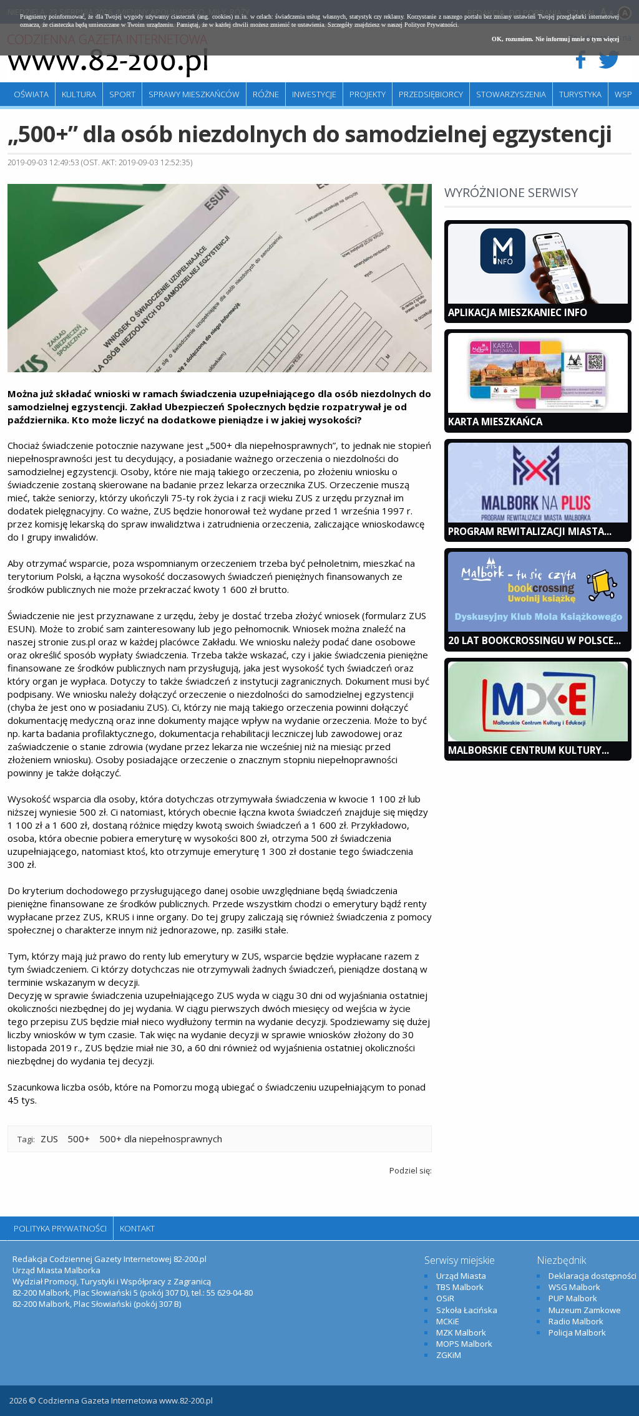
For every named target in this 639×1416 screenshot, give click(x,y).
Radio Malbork (576, 1321)
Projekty (367, 94)
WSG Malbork (574, 1287)
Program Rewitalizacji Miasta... (530, 531)
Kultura (79, 94)
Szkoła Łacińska (466, 1310)
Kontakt (137, 1228)
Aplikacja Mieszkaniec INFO (517, 312)
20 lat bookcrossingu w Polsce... (534, 640)
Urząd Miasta (461, 1275)
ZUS (49, 1138)
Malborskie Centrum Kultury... (528, 750)
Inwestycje (314, 94)
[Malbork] (107, 56)
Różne (266, 94)
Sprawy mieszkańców (194, 94)
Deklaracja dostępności (593, 1275)
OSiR (445, 1298)
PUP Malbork (573, 1298)
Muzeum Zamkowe (585, 1310)
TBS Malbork (460, 1287)
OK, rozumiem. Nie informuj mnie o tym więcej (555, 39)
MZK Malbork (461, 1332)
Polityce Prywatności (430, 24)
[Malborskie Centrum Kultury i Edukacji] (538, 738)
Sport (122, 94)
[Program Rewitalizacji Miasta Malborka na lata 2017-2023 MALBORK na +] (538, 519)
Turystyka (580, 94)
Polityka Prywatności (60, 1228)
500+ (78, 1138)
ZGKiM (448, 1355)
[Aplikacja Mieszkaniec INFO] (538, 300)
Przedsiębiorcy (431, 94)
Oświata (31, 94)
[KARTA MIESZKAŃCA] (538, 409)
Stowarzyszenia (511, 94)
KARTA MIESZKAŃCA (495, 421)
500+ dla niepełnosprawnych (160, 1138)
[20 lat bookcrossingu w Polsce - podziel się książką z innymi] (538, 628)
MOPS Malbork (464, 1343)
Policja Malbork (577, 1332)
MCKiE (447, 1321)
